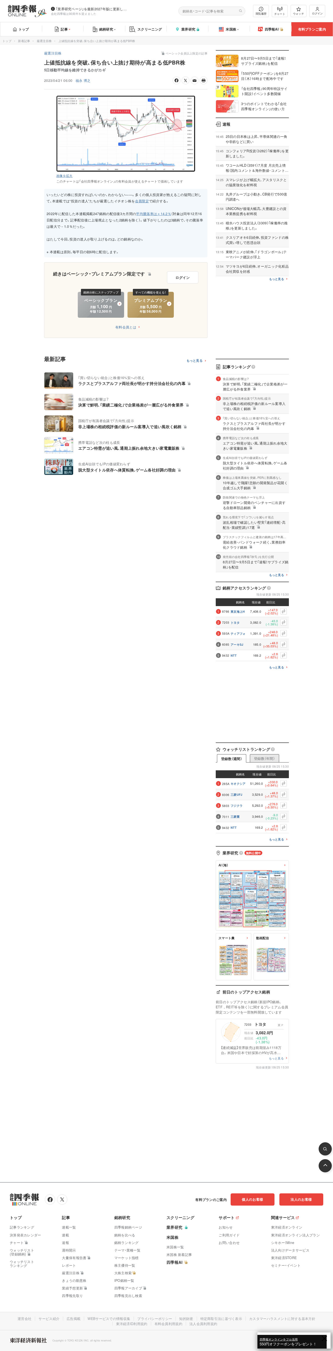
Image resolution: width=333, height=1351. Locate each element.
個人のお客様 (252, 1199)
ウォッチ (298, 13)
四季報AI (272, 29)
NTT (233, 655)
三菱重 (235, 816)
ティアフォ (238, 633)
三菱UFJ (237, 794)
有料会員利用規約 (168, 1323)
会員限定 (142, 200)
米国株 (231, 29)
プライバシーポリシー (154, 1318)
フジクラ (237, 805)
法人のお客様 (301, 1199)
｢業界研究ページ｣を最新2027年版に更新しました (92, 9)
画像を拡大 (64, 175)
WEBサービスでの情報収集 (109, 1318)
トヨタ (235, 622)
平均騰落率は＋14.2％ (153, 213)
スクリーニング (149, 29)
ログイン (317, 13)
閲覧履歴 (261, 13)
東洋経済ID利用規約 (131, 1323)
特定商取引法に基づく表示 (221, 1318)
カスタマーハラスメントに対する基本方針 (282, 1318)
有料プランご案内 (312, 29)
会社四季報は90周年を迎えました (74, 13)
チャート (279, 14)
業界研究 (188, 29)
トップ (24, 29)
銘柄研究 (106, 29)
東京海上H (238, 611)
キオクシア (238, 783)
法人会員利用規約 (203, 1323)
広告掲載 (73, 1318)
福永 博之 (83, 80)
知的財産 (186, 1318)
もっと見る (194, 360)
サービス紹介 (49, 1318)
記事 (64, 29)
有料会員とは (125, 327)
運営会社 (24, 1318)
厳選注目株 (44, 41)
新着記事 (24, 41)
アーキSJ (237, 644)
